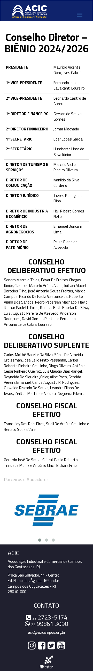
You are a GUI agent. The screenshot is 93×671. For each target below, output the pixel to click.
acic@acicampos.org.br (46, 632)
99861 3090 (49, 623)
